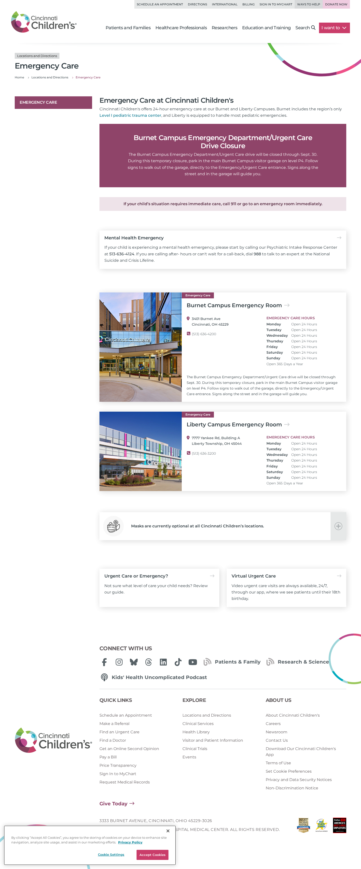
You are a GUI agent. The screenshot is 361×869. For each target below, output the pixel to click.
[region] (90, 845)
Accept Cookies (152, 855)
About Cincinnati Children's (293, 715)
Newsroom (276, 732)
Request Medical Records (124, 782)
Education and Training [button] (266, 27)
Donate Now (336, 4)
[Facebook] (104, 662)
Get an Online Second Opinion (129, 748)
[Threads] (148, 662)
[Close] (168, 831)
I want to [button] (331, 27)
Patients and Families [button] (128, 27)
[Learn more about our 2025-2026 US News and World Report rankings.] (303, 827)
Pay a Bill (108, 757)
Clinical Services (198, 723)
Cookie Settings (111, 854)
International (224, 4)
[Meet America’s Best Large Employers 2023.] (339, 827)
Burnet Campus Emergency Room (234, 305)
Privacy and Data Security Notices (299, 779)
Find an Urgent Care (119, 732)
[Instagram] (119, 662)
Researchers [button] (224, 27)
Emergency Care (38, 102)
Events (189, 757)
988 (257, 254)
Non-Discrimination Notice (292, 788)
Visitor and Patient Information (212, 740)
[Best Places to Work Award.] (321, 827)
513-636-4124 (121, 254)
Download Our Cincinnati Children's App (301, 751)
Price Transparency (118, 765)
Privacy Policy (130, 842)
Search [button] (302, 27)
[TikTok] (178, 662)
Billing (248, 4)
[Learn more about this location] (140, 347)
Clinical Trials (194, 748)
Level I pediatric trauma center (130, 115)
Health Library (196, 732)
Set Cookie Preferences (289, 771)
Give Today (113, 804)
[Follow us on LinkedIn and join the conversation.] (163, 662)
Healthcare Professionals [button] (181, 27)
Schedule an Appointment (160, 4)
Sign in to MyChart (276, 4)
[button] (222, 526)
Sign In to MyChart (117, 773)
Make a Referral (114, 723)
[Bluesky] (134, 662)
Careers (273, 723)
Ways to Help (308, 4)
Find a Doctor (112, 740)
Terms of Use (278, 763)
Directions (197, 4)
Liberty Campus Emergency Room (234, 424)
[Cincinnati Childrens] (53, 740)
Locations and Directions (206, 715)
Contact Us (277, 740)
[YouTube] (193, 662)
